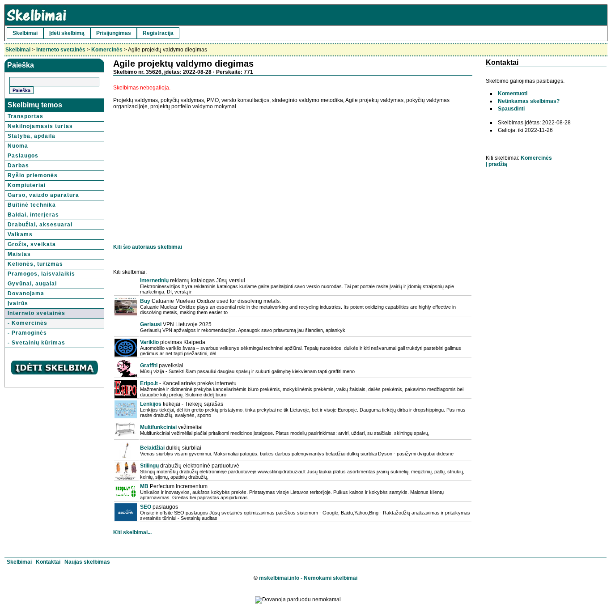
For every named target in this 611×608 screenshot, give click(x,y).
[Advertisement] (188, 172)
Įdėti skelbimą (67, 33)
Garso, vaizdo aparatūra (43, 195)
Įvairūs (18, 303)
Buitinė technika (32, 205)
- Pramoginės (27, 333)
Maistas (19, 254)
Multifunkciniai (158, 427)
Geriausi (150, 324)
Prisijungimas (113, 33)
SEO (145, 507)
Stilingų (149, 466)
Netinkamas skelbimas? (529, 101)
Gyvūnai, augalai (32, 284)
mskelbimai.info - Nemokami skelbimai (308, 578)
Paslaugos (23, 156)
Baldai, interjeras (33, 215)
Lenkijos (150, 404)
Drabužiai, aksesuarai (40, 224)
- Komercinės (27, 323)
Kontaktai (48, 562)
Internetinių (154, 280)
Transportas (25, 116)
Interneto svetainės (60, 50)
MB (144, 486)
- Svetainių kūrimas (36, 343)
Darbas (18, 165)
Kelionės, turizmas (35, 264)
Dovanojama (26, 293)
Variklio (149, 342)
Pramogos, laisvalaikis (41, 274)
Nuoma (18, 146)
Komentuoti (512, 93)
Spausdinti (511, 109)
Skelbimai (25, 33)
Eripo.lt (149, 383)
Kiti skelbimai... (132, 532)
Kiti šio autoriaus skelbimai (147, 247)
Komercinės (107, 50)
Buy (145, 301)
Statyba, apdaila (31, 136)
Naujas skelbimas (87, 562)
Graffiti (148, 365)
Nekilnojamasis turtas (40, 126)
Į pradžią (496, 164)
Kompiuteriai (27, 185)
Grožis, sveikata (32, 244)
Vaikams (20, 234)
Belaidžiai (152, 448)
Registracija (158, 33)
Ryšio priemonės (33, 175)
